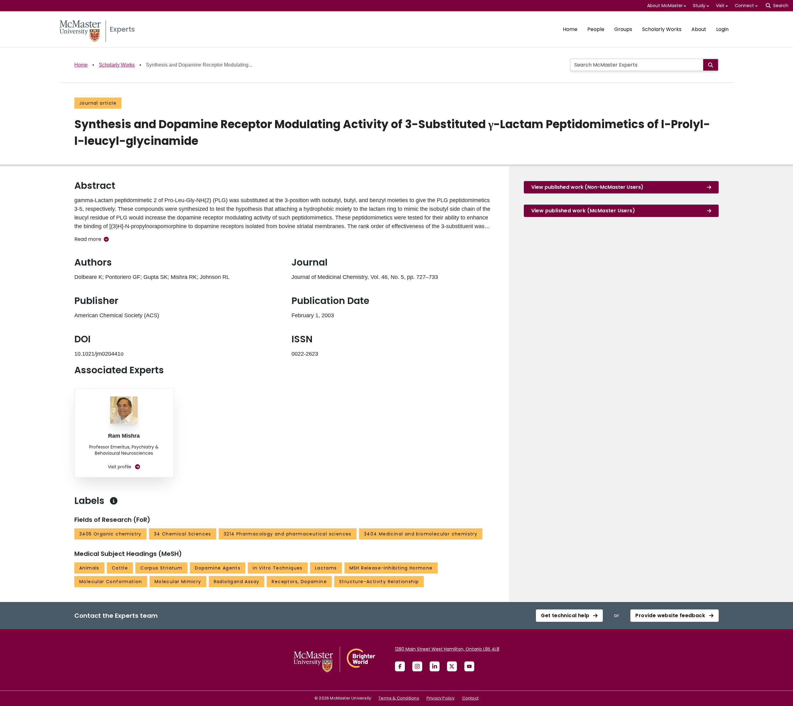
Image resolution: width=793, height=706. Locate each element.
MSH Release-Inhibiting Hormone (391, 568)
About (698, 29)
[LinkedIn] (435, 666)
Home (570, 29)
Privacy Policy (441, 698)
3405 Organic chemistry (110, 534)
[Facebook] (400, 666)
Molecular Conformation (110, 581)
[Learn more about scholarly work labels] (113, 500)
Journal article (97, 103)
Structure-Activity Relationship (379, 581)
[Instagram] (417, 666)
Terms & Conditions (399, 698)
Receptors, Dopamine (299, 581)
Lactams (326, 568)
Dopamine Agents (217, 568)
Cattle (120, 568)
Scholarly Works (661, 29)
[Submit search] (710, 65)
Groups (623, 29)
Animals (89, 568)
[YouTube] (469, 666)
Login (722, 29)
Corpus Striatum (161, 568)
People (595, 29)
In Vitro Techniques (278, 568)
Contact (470, 698)
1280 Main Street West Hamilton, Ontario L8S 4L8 (447, 649)
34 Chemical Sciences (182, 534)
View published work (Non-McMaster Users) (587, 187)
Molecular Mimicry (178, 581)
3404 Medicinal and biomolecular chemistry (420, 534)
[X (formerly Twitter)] (452, 666)
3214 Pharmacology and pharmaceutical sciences (288, 534)
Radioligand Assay (237, 581)
